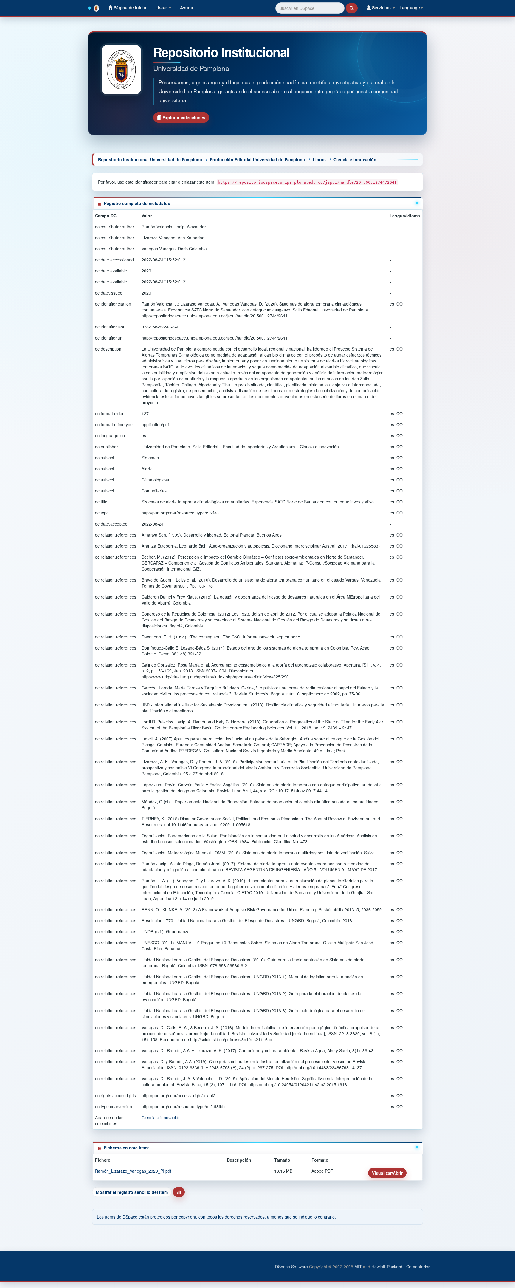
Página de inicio (129, 7)
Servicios (381, 7)
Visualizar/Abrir (387, 1173)
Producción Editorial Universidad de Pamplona (257, 159)
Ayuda (186, 7)
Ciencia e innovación (354, 159)
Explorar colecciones (183, 117)
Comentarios (418, 1267)
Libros (319, 159)
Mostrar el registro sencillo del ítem (132, 1192)
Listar (161, 7)
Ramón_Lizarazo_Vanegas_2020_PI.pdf (133, 1171)
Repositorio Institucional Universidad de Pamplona (150, 159)
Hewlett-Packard (386, 1267)
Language (409, 7)
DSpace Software (291, 1267)
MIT (358, 1267)
